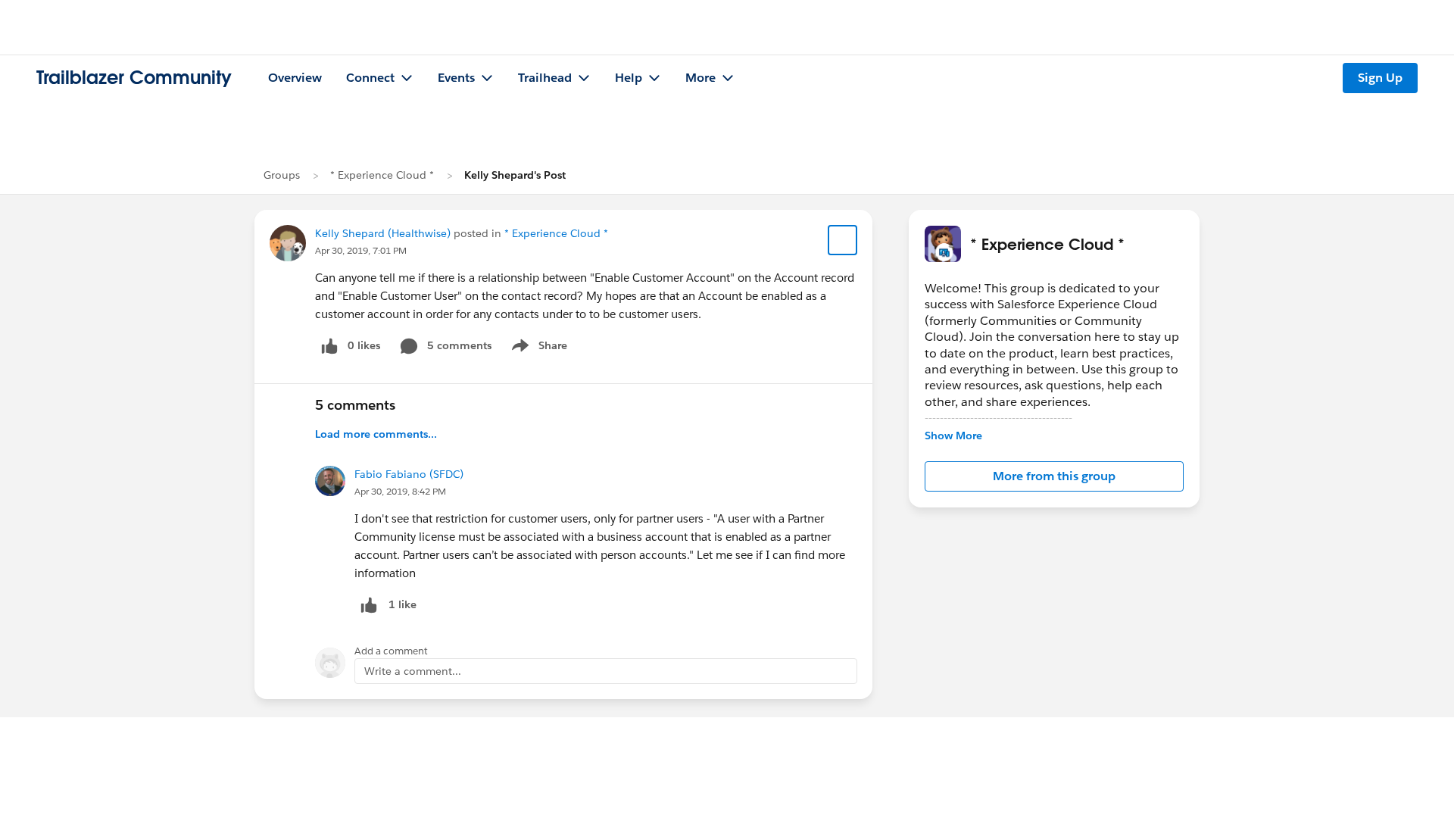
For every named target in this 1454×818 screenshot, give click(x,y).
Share (537, 348)
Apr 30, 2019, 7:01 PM (361, 250)
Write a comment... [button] (412, 671)
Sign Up (1380, 78)
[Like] (368, 605)
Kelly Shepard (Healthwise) (383, 233)
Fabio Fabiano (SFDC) (408, 474)
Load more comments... (376, 434)
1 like (402, 604)
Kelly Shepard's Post (515, 175)
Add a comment (391, 651)
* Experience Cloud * (382, 175)
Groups (282, 175)
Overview (295, 78)
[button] (1054, 476)
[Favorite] (842, 240)
